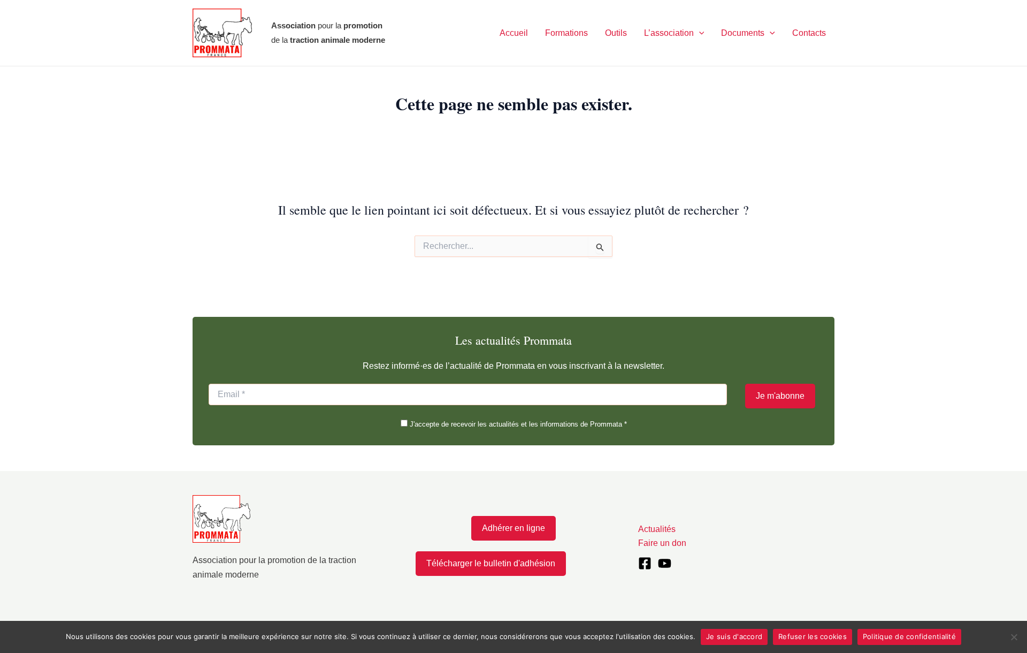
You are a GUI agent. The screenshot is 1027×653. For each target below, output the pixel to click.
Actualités (657, 529)
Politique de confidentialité (909, 636)
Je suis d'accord (734, 636)
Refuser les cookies (812, 636)
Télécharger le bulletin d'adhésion (490, 563)
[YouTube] (664, 563)
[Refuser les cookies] (1013, 637)
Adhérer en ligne (513, 528)
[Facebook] (645, 563)
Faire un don (662, 543)
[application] (699, 33)
